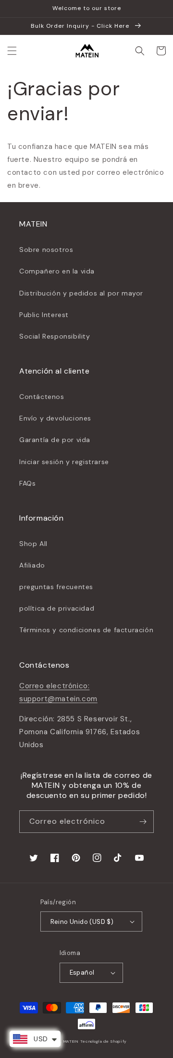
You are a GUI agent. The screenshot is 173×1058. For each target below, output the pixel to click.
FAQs (27, 483)
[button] (12, 50)
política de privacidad (56, 608)
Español (82, 972)
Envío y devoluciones (55, 418)
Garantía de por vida (54, 439)
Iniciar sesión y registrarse (64, 461)
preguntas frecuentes (56, 586)
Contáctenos (41, 396)
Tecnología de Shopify (103, 1041)
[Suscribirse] (142, 821)
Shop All (33, 543)
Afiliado (32, 565)
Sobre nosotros (46, 249)
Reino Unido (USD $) (82, 922)
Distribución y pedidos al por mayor (81, 293)
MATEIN (71, 1041)
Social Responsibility (54, 336)
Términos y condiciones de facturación (86, 630)
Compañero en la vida (57, 271)
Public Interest (44, 314)
